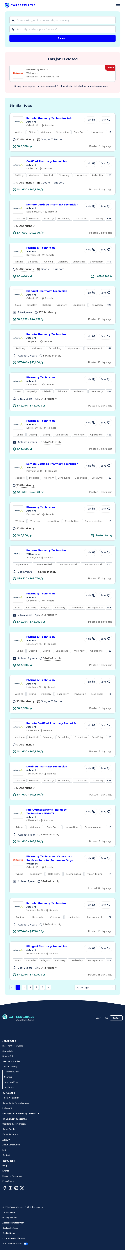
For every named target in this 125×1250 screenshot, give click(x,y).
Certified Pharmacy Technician (46, 161)
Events (5, 1171)
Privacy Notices (9, 1217)
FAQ (4, 1150)
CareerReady (8, 1129)
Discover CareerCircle (12, 1046)
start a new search (100, 86)
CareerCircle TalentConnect (15, 1103)
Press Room (8, 1181)
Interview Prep (11, 1082)
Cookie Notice (9, 1233)
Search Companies (11, 1061)
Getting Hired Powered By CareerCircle (20, 1113)
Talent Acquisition (10, 1098)
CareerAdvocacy (10, 1134)
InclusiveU (7, 1108)
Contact (116, 1018)
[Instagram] (10, 1188)
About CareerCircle (11, 1145)
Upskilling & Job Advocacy (14, 1124)
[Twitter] (22, 1188)
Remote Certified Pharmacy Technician (52, 204)
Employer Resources (12, 1176)
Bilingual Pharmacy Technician (46, 291)
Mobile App (9, 1087)
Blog (4, 1165)
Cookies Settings (10, 1228)
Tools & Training (9, 1066)
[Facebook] (4, 1188)
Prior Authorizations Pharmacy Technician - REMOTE (46, 811)
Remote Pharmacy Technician (46, 334)
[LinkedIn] (16, 1188)
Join (107, 1018)
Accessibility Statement (13, 1223)
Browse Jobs (8, 1056)
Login (98, 1018)
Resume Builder (11, 1072)
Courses (8, 1077)
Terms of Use (8, 1212)
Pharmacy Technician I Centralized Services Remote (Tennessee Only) (49, 858)
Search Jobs (7, 1051)
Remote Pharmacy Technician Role (49, 118)
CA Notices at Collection (13, 1238)
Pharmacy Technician (40, 247)
